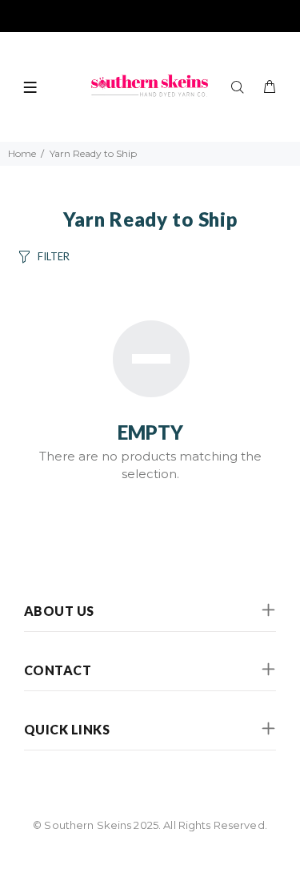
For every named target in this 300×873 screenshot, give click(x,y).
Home (22, 153)
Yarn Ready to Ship (93, 153)
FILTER (54, 256)
